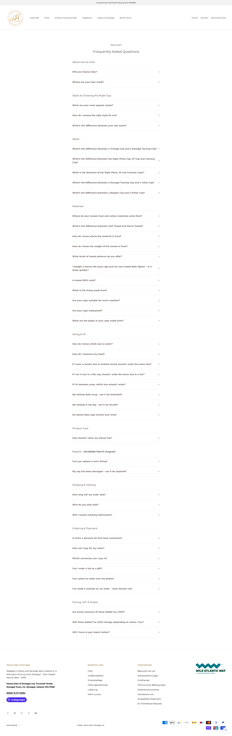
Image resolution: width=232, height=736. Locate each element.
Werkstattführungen (148, 675)
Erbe (46, 18)
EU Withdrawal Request (150, 703)
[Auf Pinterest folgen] (28, 713)
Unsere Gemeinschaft (66, 18)
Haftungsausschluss (98, 685)
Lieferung (92, 689)
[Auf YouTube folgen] (35, 713)
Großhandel (144, 680)
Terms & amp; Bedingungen (152, 685)
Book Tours (125, 18)
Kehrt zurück (94, 694)
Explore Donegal (106, 18)
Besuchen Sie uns (146, 671)
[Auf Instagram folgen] (21, 713)
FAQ (90, 671)
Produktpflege (95, 680)
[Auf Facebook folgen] (7, 713)
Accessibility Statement (149, 699)
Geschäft (34, 18)
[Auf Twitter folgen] (14, 713)
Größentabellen (96, 675)
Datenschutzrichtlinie (148, 689)
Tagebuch (87, 18)
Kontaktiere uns (146, 694)
